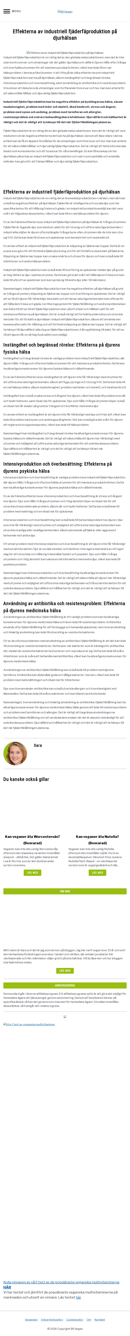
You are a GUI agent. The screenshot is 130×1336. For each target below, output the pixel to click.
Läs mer (32, 872)
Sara (38, 745)
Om (89, 1319)
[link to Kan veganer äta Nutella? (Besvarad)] (97, 808)
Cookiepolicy (74, 1319)
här (78, 1297)
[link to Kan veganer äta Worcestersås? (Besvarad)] (32, 808)
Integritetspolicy (52, 1319)
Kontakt (99, 1319)
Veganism (31, 1319)
